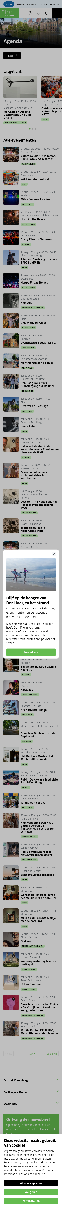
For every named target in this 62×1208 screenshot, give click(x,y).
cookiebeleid (37, 1174)
